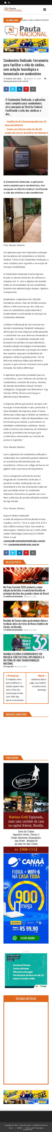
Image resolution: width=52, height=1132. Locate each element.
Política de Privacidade (35, 1128)
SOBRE (19, 1128)
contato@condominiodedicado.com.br (24, 540)
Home (11, 1128)
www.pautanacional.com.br (15, 81)
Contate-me (27, 1129)
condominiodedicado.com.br (23, 544)
